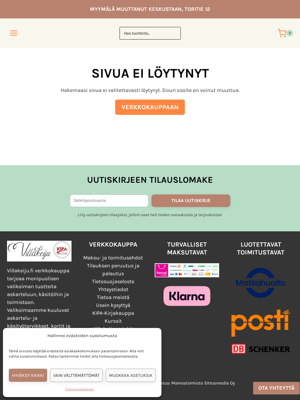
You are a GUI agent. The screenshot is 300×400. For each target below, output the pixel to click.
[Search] (173, 33)
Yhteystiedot (113, 289)
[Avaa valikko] (14, 33)
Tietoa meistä (113, 297)
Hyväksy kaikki (28, 375)
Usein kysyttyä (113, 305)
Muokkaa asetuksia (130, 375)
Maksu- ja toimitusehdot (113, 257)
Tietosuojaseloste (79, 389)
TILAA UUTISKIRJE (190, 200)
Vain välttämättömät (76, 375)
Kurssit (113, 321)
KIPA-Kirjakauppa (113, 313)
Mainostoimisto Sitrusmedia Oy (203, 383)
